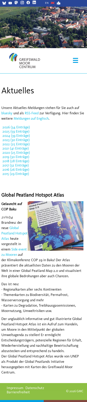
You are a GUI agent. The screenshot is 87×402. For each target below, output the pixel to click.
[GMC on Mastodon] (16, 3)
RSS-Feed (32, 113)
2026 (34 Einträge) (16, 127)
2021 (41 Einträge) (15, 148)
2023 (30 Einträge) (16, 140)
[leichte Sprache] (58, 4)
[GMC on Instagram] (22, 3)
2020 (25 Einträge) (16, 152)
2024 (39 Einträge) (16, 135)
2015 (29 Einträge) (15, 174)
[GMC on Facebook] (28, 3)
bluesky (6, 113)
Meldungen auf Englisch (31, 118)
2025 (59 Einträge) (15, 131)
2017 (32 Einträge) (15, 165)
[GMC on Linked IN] (34, 3)
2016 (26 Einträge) (15, 169)
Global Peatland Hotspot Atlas (14, 233)
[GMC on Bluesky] (4, 4)
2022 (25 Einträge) (16, 144)
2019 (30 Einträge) (15, 157)
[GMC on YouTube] (10, 4)
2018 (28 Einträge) (15, 161)
